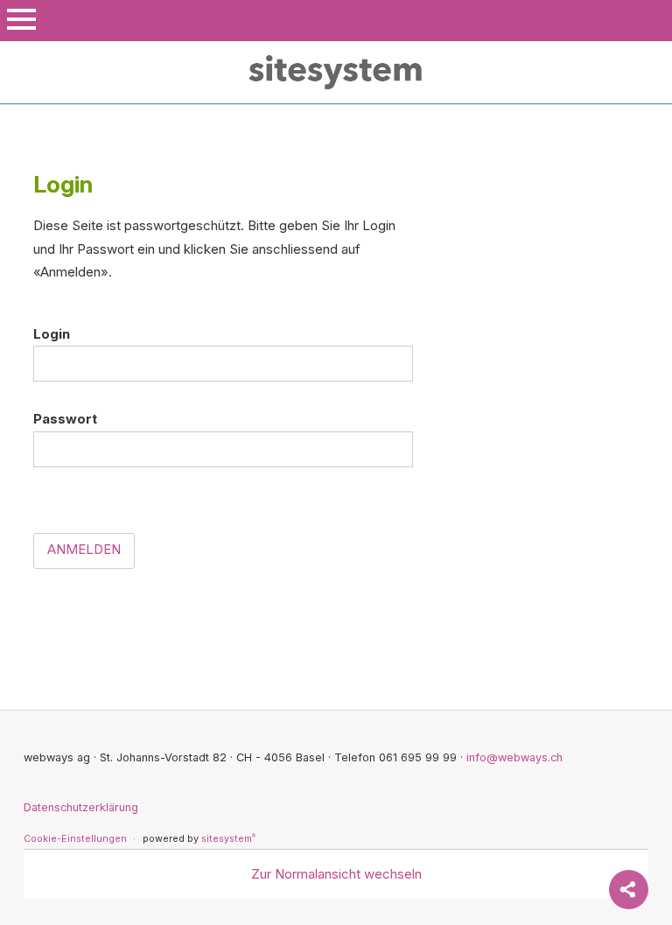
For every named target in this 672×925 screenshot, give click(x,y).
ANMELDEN (84, 549)
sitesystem (228, 838)
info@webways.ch (514, 757)
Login (51, 334)
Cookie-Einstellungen (75, 838)
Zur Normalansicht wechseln (336, 873)
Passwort (65, 418)
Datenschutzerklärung (81, 807)
